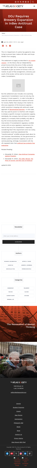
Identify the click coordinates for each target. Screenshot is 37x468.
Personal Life (10, 299)
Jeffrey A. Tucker (26, 261)
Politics (10, 291)
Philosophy (26, 288)
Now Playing (18, 415)
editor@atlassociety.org (18, 392)
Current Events (10, 295)
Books (18, 426)
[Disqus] (18, 198)
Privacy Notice (18, 438)
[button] (34, 6)
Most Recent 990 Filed (19, 442)
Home (3, 33)
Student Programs (18, 407)
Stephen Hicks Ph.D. (26, 268)
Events (19, 411)
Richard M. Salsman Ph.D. (10, 261)
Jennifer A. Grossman (26, 265)
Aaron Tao (10, 265)
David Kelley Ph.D (10, 268)
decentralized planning (17, 109)
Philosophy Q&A (18, 423)
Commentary (10, 288)
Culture (27, 291)
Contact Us (18, 434)
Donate (18, 403)
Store (18, 430)
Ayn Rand (26, 295)
